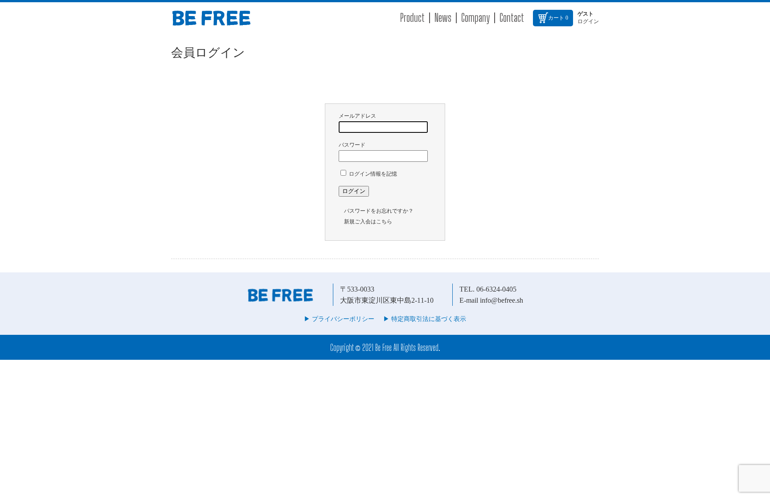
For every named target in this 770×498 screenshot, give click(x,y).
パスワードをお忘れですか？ (379, 211)
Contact (512, 17)
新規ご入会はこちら (368, 221)
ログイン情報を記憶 (372, 174)
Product (412, 17)
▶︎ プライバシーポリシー (339, 319)
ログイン (588, 21)
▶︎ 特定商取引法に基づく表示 (424, 319)
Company (475, 17)
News (442, 17)
